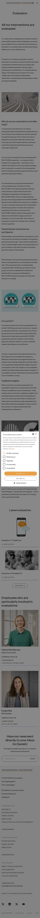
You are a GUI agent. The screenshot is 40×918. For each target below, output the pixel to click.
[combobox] (33, 434)
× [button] (36, 434)
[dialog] (20, 459)
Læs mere (11, 449)
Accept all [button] (20, 473)
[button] (20, 483)
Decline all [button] (20, 478)
